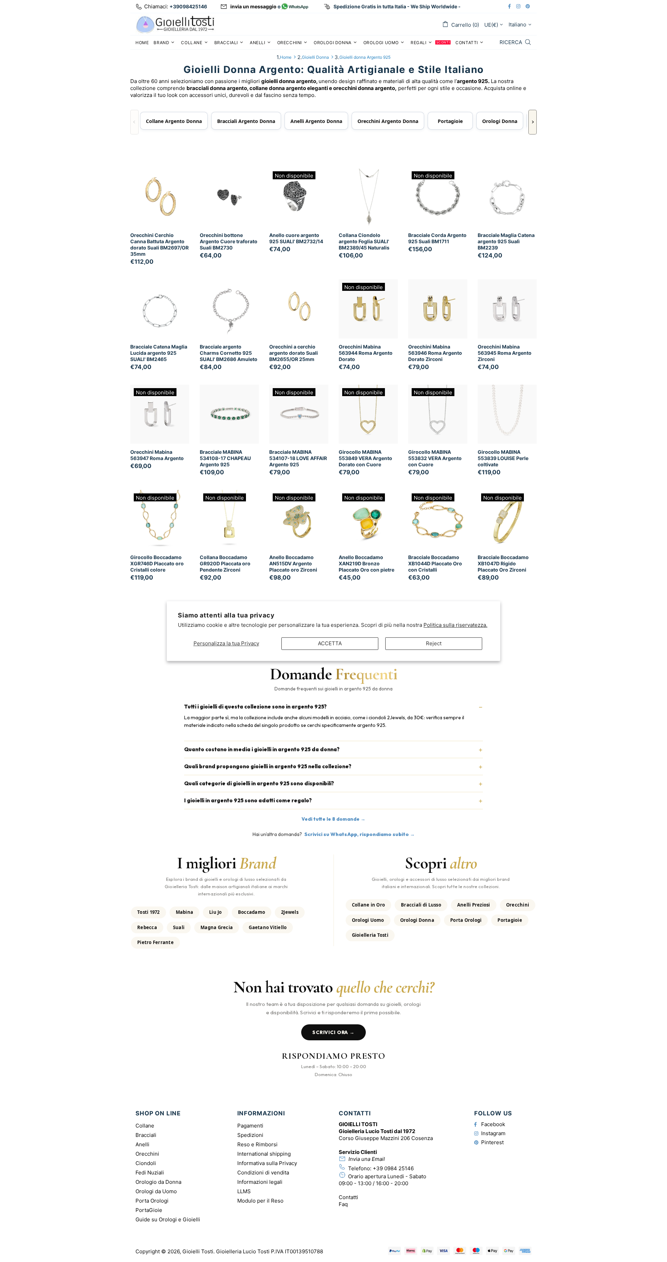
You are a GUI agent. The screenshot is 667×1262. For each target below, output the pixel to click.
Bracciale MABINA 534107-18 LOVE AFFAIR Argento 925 (298, 458)
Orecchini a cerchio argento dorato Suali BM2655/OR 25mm (293, 353)
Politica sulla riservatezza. (455, 625)
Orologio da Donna (158, 1182)
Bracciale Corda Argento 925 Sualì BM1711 (437, 238)
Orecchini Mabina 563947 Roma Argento (157, 455)
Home (285, 57)
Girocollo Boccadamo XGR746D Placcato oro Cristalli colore (157, 563)
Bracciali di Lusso (421, 905)
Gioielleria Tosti (370, 935)
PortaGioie (148, 1210)
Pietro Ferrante (155, 942)
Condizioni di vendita (263, 1172)
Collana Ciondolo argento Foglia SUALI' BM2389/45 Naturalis (364, 241)
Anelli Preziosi (473, 905)
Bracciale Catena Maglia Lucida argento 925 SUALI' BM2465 (158, 353)
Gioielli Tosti (175, 24)
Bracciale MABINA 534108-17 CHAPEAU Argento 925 (225, 458)
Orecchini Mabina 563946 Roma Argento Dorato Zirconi (435, 353)
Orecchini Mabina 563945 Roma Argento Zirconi (505, 353)
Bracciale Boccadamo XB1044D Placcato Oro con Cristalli (435, 563)
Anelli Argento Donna (316, 121)
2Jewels (289, 912)
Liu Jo (215, 912)
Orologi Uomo (368, 920)
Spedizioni (250, 1135)
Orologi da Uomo (156, 1191)
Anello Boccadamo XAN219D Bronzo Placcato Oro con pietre (366, 563)
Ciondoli (145, 1163)
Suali (178, 927)
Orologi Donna (499, 121)
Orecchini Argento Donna (387, 121)
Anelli (142, 1144)
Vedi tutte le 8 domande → (333, 819)
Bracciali (145, 1135)
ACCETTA (330, 643)
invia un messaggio (253, 6)
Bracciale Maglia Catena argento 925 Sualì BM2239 (506, 241)
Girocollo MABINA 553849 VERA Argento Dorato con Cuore (365, 458)
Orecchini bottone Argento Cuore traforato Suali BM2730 (228, 241)
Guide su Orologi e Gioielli (167, 1219)
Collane (144, 1125)
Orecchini (517, 905)
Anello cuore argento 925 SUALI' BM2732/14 (296, 238)
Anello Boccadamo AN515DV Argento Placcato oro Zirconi (293, 563)
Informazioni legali (259, 1182)
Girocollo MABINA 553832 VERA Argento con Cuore (435, 458)
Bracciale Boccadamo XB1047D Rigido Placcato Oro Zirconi (503, 563)
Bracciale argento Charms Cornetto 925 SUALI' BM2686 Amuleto (228, 353)
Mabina (184, 912)
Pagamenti (250, 1125)
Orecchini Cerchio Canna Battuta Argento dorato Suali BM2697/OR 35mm (159, 244)
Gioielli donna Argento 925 (364, 57)
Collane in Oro (368, 905)
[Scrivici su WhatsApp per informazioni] (294, 7)
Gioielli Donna (315, 57)
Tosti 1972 (148, 912)
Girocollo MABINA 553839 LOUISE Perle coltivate (503, 458)
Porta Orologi (465, 920)
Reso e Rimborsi (257, 1144)
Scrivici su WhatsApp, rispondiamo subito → (359, 834)
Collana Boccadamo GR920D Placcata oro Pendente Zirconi (225, 563)
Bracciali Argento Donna (246, 121)
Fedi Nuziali (149, 1172)
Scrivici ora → (333, 1032)
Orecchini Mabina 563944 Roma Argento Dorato (366, 353)
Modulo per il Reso (260, 1200)
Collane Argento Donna (174, 121)
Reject (434, 643)
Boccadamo (251, 912)
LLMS (244, 1191)
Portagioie (450, 121)
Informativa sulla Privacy (267, 1163)
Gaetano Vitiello (268, 927)
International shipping (264, 1153)
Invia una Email (366, 1159)
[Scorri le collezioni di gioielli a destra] (532, 122)
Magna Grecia (216, 927)
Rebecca (147, 927)
